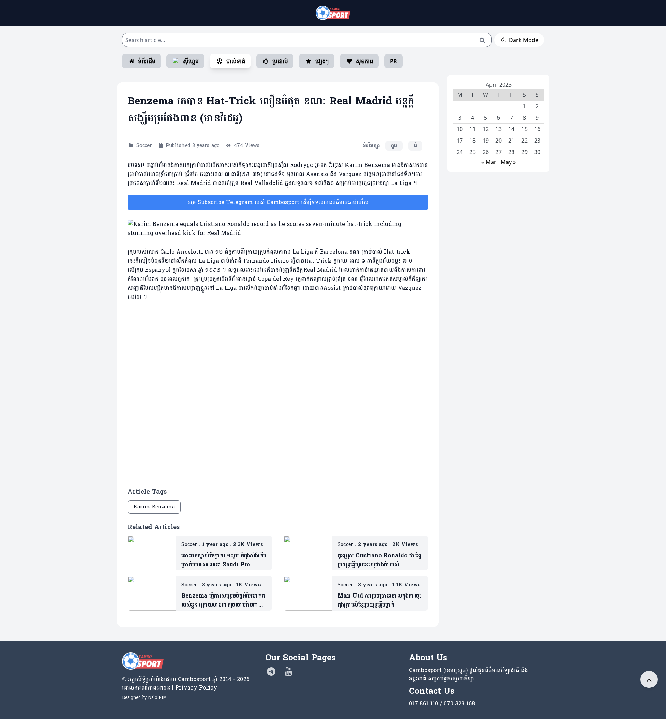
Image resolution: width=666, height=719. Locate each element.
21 (511, 140)
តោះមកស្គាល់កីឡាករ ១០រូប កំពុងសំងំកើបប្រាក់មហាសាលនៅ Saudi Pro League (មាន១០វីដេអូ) (223, 560)
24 (459, 152)
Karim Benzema (154, 506)
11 (472, 129)
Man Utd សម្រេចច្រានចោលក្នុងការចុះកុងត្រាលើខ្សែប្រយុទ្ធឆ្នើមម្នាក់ (379, 600)
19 (486, 140)
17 (459, 140)
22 (524, 140)
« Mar (488, 162)
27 (498, 152)
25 (472, 152)
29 (524, 152)
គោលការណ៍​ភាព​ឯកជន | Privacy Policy (169, 688)
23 (537, 140)
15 (524, 129)
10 (459, 129)
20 (498, 140)
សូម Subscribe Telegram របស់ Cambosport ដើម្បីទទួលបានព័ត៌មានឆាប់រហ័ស (278, 202)
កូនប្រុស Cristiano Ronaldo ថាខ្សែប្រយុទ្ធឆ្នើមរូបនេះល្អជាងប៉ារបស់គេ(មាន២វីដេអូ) (379, 560)
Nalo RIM (157, 697)
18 (472, 140)
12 (486, 129)
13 (498, 129)
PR (393, 61)
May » (508, 162)
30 (537, 152)
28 (511, 152)
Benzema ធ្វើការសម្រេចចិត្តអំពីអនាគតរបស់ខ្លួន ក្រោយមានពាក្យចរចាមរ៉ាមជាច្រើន (223, 600)
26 (486, 152)
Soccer (144, 145)
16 (537, 129)
